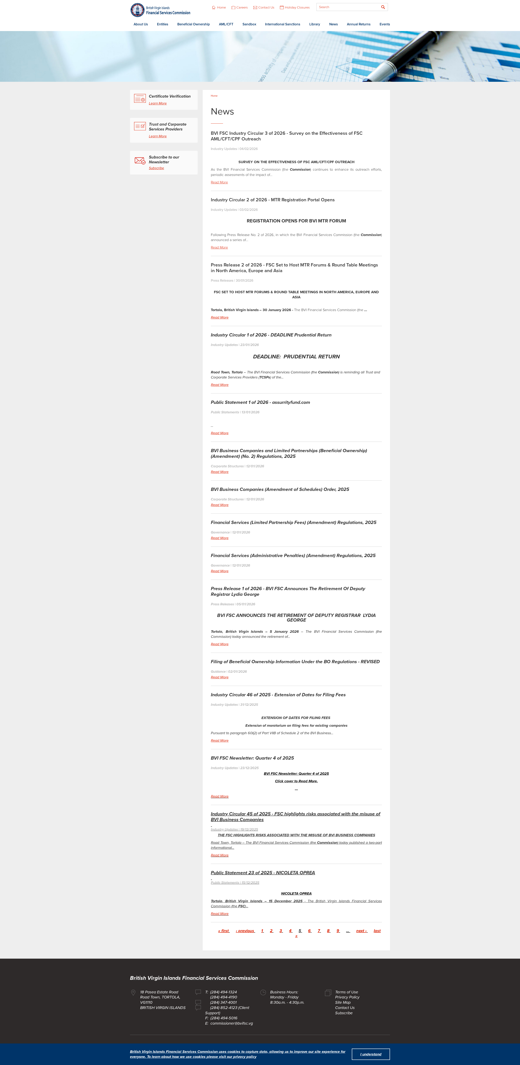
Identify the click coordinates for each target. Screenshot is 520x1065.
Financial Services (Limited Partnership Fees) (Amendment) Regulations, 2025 (293, 522)
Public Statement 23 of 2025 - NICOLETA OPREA (263, 873)
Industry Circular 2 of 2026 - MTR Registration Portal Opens (273, 200)
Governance (220, 532)
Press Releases (222, 280)
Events (385, 24)
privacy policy (244, 1056)
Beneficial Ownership (193, 24)
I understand (370, 1054)
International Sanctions (282, 24)
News (333, 24)
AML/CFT (226, 24)
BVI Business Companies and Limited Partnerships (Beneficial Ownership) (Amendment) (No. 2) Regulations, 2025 (289, 453)
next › (361, 930)
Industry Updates (224, 149)
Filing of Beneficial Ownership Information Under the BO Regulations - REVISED (295, 662)
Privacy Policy (347, 997)
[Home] (160, 10)
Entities (162, 24)
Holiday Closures (297, 7)
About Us (141, 24)
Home (221, 7)
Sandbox (249, 24)
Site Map (343, 1002)
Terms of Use (346, 992)
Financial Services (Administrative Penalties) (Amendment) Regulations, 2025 (293, 555)
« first (223, 930)
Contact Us (266, 7)
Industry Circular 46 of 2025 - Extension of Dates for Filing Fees (278, 695)
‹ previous (245, 930)
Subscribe (156, 168)
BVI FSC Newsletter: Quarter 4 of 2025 (252, 758)
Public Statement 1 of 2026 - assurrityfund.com (260, 402)
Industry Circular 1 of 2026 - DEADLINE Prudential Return (271, 335)
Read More (219, 182)
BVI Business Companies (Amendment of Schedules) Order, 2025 (280, 489)
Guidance (218, 671)
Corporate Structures (227, 466)
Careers (242, 7)
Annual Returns (358, 24)
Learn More (158, 103)
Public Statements (225, 412)
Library (314, 24)
